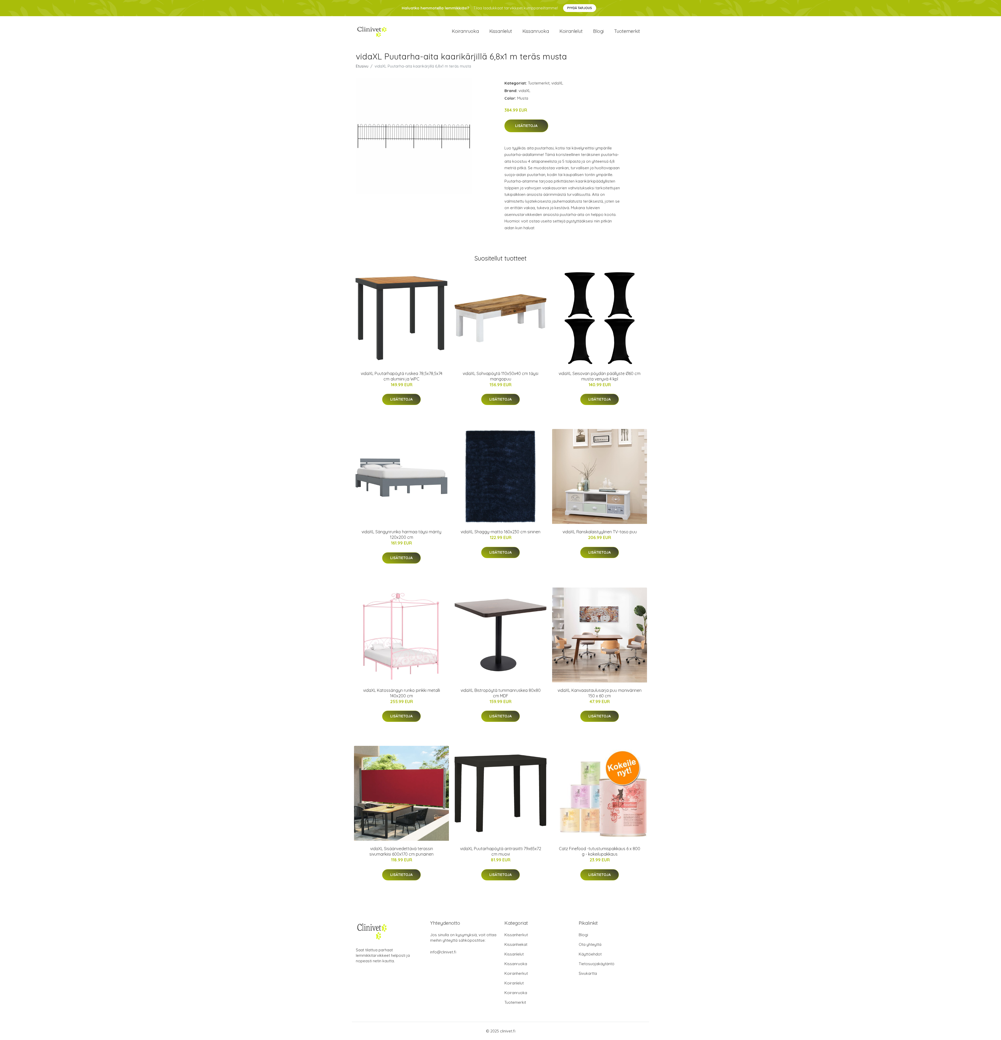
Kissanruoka (535, 31)
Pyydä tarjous (579, 8)
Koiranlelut (571, 31)
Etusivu (362, 66)
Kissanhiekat (515, 944)
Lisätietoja (526, 125)
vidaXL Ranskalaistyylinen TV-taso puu (600, 531)
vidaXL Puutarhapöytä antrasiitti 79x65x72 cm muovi (500, 851)
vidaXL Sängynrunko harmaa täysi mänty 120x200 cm (401, 534)
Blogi (598, 31)
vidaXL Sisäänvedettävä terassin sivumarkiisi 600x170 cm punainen (401, 851)
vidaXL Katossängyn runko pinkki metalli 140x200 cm (401, 693)
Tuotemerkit (627, 31)
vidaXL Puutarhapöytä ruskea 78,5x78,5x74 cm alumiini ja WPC (401, 376)
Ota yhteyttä (590, 944)
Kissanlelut (500, 31)
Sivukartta (588, 973)
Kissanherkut (516, 934)
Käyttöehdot (590, 954)
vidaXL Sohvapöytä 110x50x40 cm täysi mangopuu (500, 376)
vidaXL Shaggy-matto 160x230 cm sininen (500, 531)
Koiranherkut (516, 973)
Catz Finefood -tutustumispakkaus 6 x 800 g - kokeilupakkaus (599, 851)
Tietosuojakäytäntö (596, 963)
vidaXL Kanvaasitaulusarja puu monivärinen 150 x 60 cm (600, 693)
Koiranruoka (465, 31)
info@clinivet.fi (443, 952)
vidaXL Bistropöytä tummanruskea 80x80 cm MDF (501, 693)
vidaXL (557, 83)
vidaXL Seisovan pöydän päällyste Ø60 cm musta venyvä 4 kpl (599, 376)
